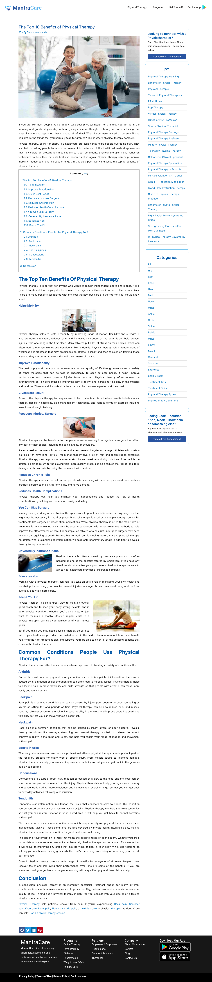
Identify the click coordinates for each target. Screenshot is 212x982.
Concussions (34, 254)
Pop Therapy (155, 107)
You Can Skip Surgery (39, 211)
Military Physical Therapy (163, 144)
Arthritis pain (89, 908)
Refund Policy (61, 976)
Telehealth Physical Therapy (164, 150)
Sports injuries (35, 250)
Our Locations (78, 976)
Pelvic (151, 332)
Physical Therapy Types (162, 394)
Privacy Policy (27, 976)
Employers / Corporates (104, 944)
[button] (22, 930)
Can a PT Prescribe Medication (166, 181)
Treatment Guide (158, 388)
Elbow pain (58, 908)
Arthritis (31, 236)
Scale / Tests (155, 375)
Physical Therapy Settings (163, 132)
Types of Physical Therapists (165, 95)
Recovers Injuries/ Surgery (41, 198)
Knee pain (31, 908)
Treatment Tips (157, 382)
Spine (151, 326)
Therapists (97, 958)
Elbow (151, 344)
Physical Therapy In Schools (164, 169)
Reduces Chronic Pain (39, 202)
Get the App (194, 7)
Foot (150, 276)
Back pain (32, 241)
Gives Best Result (36, 193)
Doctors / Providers (102, 953)
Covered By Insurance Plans (42, 216)
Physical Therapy (137, 7)
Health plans (99, 948)
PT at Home (155, 101)
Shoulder (153, 363)
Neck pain (32, 245)
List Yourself (176, 7)
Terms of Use (44, 976)
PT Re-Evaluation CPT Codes (165, 175)
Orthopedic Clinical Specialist (165, 157)
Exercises (153, 369)
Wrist (151, 307)
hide (85, 173)
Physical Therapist (158, 88)
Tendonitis (32, 259)
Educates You (34, 220)
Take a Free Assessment (167, 439)
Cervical (153, 357)
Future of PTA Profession (162, 119)
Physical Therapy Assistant (164, 138)
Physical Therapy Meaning (163, 76)
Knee (151, 283)
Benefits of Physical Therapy (165, 82)
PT (20, 32)
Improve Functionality (39, 189)
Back (151, 295)
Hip (150, 270)
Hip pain (71, 908)
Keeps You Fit (34, 225)
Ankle (151, 313)
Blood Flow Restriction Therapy (166, 188)
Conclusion (28, 265)
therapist (116, 908)
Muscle (152, 351)
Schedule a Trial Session (167, 56)
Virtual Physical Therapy (162, 113)
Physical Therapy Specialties (165, 163)
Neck (151, 301)
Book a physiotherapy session (47, 913)
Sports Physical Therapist (163, 126)
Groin (151, 320)
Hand (151, 289)
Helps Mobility (34, 184)
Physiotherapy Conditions (163, 400)
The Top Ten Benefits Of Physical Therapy (46, 180)
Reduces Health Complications (44, 207)
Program (158, 7)
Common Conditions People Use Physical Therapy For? (54, 232)
